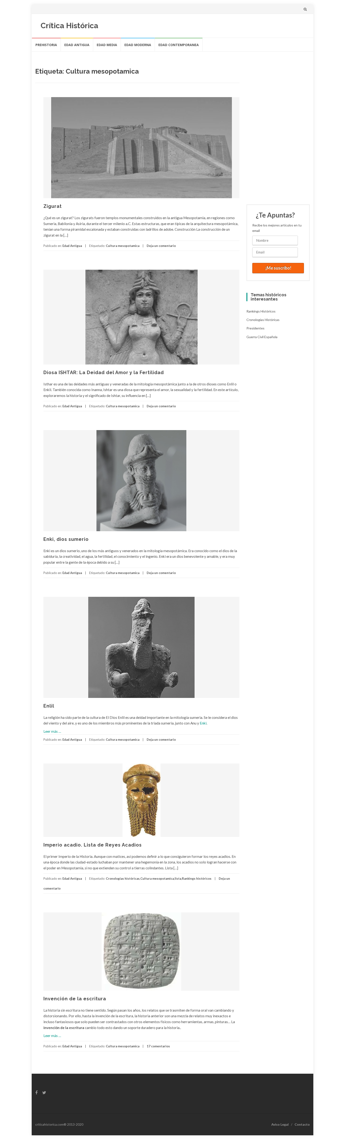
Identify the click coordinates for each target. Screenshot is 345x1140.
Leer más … (52, 731)
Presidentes (255, 328)
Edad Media (107, 45)
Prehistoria (46, 45)
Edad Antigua (76, 45)
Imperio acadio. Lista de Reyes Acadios (92, 845)
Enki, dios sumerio (66, 539)
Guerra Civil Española (261, 337)
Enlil (48, 706)
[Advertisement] (279, 123)
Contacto (302, 1124)
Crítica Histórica (69, 25)
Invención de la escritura (74, 998)
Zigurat (52, 206)
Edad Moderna (137, 45)
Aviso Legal (280, 1124)
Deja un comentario (161, 246)
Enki (203, 723)
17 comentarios (158, 1046)
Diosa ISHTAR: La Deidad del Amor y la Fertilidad (103, 372)
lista (178, 878)
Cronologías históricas (123, 878)
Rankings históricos (196, 878)
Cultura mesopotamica (122, 246)
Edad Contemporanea (178, 45)
